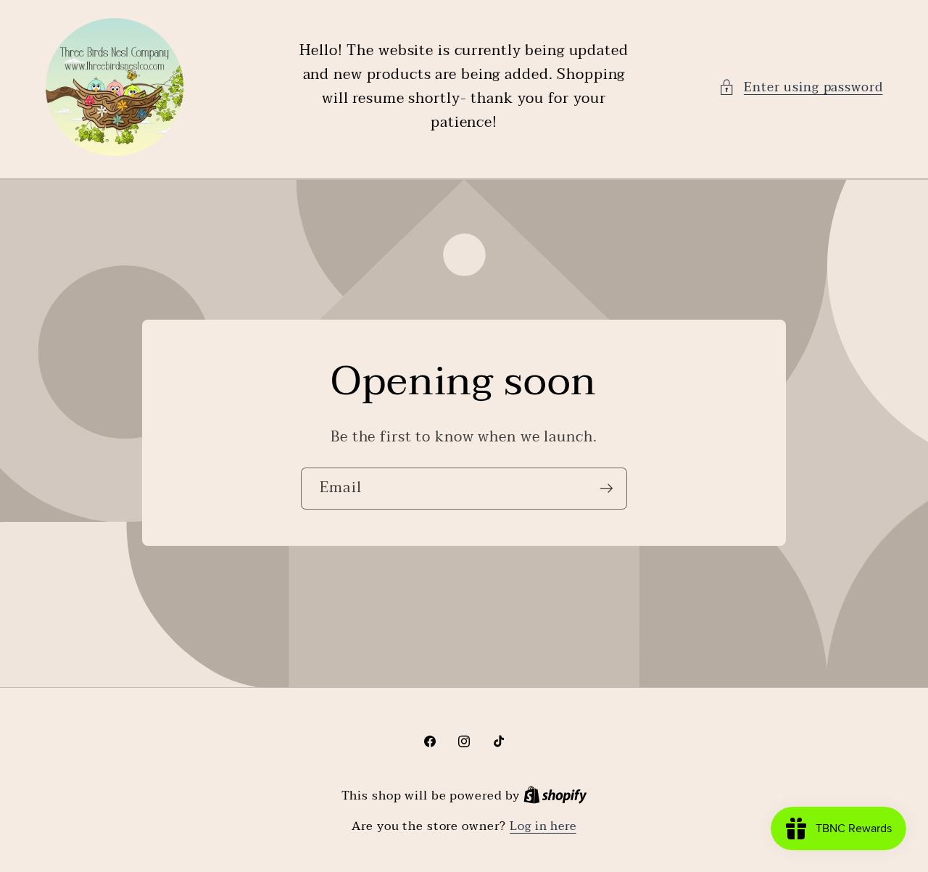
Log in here (543, 826)
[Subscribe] (606, 489)
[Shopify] (555, 796)
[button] (800, 87)
